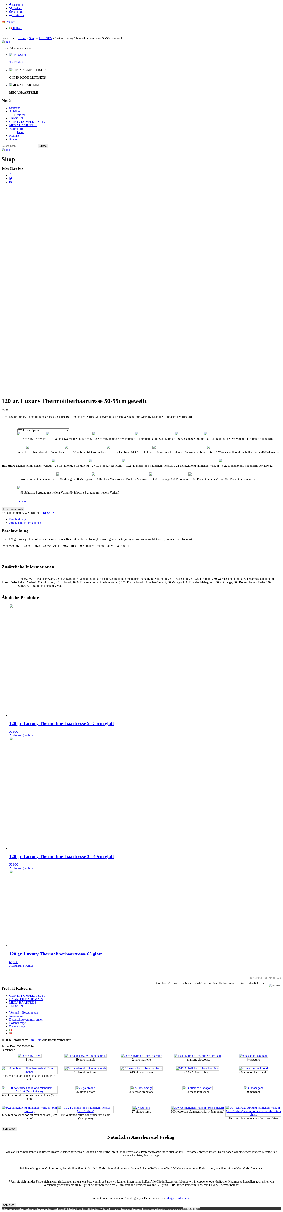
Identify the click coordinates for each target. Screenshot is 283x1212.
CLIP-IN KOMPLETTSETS (27, 121)
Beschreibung (17, 519)
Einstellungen (191, 1208)
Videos (21, 114)
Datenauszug (17, 1026)
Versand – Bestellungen (23, 1012)
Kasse (20, 132)
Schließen (8, 1205)
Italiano (17, 28)
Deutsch (10, 21)
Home (22, 38)
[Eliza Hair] (6, 41)
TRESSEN (45, 38)
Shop (32, 38)
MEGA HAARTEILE (23, 125)
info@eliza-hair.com (178, 1198)
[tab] (145, 519)
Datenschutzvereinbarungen (26, 1019)
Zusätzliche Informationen (25, 522)
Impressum (16, 1016)
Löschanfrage (17, 1023)
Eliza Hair (34, 1039)
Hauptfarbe (9, 465)
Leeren (21, 501)
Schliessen (9, 1128)
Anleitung (15, 111)
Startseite (14, 107)
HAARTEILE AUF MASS (26, 999)
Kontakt (14, 135)
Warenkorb (16, 128)
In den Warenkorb (13, 509)
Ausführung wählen (21, 735)
